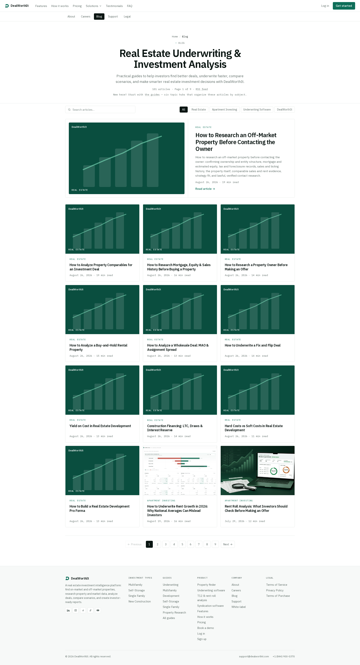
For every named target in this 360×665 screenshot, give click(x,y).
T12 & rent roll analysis (206, 598)
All (183, 109)
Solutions (92, 6)
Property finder (206, 584)
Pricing (77, 6)
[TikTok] (90, 610)
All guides (169, 618)
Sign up (201, 639)
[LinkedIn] (68, 610)
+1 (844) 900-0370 (284, 656)
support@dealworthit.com (254, 656)
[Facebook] (83, 610)
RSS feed (202, 89)
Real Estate (198, 109)
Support (113, 16)
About (71, 16)
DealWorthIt (284, 109)
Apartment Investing (224, 109)
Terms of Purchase (278, 596)
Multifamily (135, 584)
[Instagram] (76, 610)
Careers (85, 16)
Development (171, 596)
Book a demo (205, 628)
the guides (152, 94)
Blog (99, 16)
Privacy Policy (275, 590)
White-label (239, 607)
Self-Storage (136, 590)
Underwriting (170, 584)
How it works (60, 6)
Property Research (174, 612)
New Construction (139, 601)
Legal (127, 16)
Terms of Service (276, 584)
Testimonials (114, 6)
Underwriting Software (257, 109)
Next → (227, 544)
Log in (325, 6)
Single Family (136, 596)
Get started (344, 6)
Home (175, 36)
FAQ (129, 6)
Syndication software (210, 606)
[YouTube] (98, 610)
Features (41, 6)
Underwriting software (211, 590)
